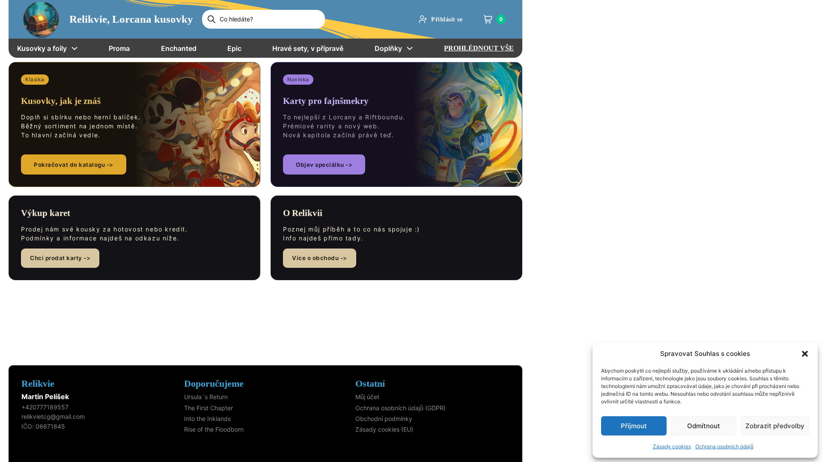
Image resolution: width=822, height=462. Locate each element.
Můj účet (367, 396)
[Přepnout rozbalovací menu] (74, 48)
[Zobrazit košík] (488, 19)
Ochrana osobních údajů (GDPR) (400, 408)
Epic (234, 48)
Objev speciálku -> (324, 164)
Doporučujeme (214, 383)
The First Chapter (208, 408)
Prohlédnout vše (479, 48)
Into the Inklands (207, 418)
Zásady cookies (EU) (384, 429)
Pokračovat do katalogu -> (73, 164)
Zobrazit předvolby (774, 426)
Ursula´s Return (206, 396)
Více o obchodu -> (319, 258)
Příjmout (634, 426)
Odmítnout (703, 426)
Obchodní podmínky (383, 418)
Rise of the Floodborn (214, 429)
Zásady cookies (672, 446)
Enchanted (179, 48)
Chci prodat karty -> (60, 258)
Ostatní (370, 383)
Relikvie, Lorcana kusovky (131, 19)
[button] (805, 353)
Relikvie (37, 383)
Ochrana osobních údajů (724, 446)
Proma (119, 48)
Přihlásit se (446, 19)
